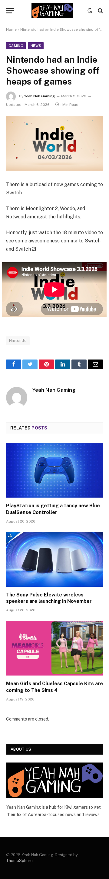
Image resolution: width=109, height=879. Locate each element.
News (36, 45)
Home (11, 29)
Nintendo (18, 340)
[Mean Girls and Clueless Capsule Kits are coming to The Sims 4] (54, 648)
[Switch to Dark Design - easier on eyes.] (90, 10)
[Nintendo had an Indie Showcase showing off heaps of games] (54, 143)
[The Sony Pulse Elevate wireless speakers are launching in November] (54, 559)
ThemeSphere (19, 860)
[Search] (100, 11)
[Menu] (10, 11)
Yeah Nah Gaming (39, 96)
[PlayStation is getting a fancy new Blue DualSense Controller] (54, 470)
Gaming (15, 45)
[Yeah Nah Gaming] (52, 10)
